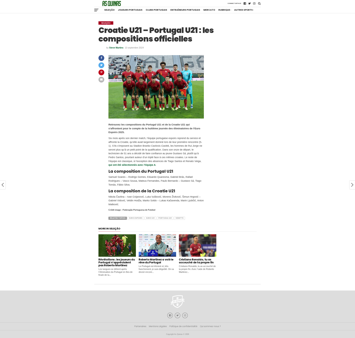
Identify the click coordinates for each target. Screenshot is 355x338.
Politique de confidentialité (183, 326)
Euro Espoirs (135, 218)
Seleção (109, 9)
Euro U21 (150, 218)
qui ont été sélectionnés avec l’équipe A (132, 164)
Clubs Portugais (156, 9)
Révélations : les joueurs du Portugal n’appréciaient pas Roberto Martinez (116, 262)
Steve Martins (116, 48)
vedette (179, 218)
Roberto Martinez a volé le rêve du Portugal (156, 261)
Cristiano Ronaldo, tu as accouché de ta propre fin (196, 261)
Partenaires (140, 326)
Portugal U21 (165, 218)
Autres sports (243, 9)
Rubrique (224, 9)
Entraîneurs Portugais (185, 9)
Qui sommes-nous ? (210, 326)
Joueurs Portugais (130, 9)
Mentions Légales (158, 326)
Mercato (209, 9)
